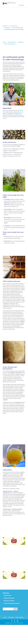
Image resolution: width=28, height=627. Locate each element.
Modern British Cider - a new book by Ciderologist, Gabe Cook (13, 531)
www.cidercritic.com (18, 112)
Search (15, 609)
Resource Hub (7, 595)
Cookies (5, 617)
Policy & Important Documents (12, 603)
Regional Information (9, 598)
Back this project (19, 548)
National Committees (9, 600)
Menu (22, 5)
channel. (5, 118)
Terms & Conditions (19, 617)
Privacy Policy (11, 617)
